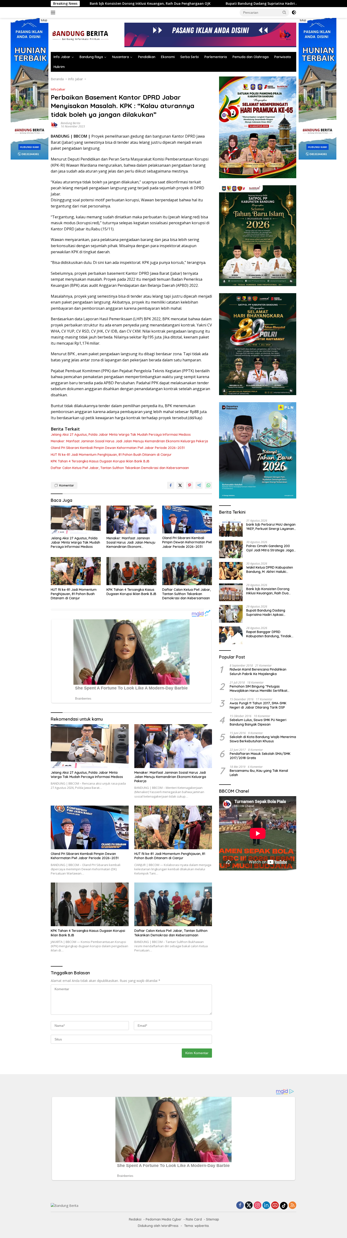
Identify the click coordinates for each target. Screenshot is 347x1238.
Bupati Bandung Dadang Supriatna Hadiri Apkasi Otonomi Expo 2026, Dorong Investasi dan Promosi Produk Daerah (200, 3)
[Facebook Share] (170, 485)
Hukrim (59, 67)
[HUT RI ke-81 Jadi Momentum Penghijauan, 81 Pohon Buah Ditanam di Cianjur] (76, 571)
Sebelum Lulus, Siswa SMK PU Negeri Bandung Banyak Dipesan (258, 722)
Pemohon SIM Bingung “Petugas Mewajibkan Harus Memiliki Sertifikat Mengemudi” (258, 688)
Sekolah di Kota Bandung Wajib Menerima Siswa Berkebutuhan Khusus (263, 739)
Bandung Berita (70, 123)
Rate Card (194, 1219)
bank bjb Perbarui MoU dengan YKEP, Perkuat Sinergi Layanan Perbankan (271, 526)
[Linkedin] (266, 1205)
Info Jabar (62, 57)
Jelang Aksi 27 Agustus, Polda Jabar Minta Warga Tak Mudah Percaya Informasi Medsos (121, 434)
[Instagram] (257, 1205)
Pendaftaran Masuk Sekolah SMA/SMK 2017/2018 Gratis (260, 756)
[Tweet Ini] (180, 485)
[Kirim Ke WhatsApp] (208, 485)
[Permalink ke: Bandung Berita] (54, 124)
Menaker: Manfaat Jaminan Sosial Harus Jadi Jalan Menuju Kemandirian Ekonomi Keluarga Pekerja (129, 441)
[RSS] (292, 1205)
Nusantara (120, 57)
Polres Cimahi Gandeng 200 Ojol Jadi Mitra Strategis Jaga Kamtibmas (270, 548)
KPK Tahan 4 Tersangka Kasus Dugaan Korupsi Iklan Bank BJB (100, 461)
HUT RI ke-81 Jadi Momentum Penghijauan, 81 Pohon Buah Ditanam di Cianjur (111, 454)
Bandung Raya (91, 57)
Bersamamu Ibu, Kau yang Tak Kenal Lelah (259, 772)
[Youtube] (275, 1205)
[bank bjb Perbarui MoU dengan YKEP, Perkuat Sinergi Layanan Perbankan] (231, 528)
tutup (44, 20)
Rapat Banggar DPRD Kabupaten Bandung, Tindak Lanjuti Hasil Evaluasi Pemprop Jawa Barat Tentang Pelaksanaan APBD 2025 (270, 634)
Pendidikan (146, 57)
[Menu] (54, 12)
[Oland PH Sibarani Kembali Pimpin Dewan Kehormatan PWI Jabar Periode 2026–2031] (187, 520)
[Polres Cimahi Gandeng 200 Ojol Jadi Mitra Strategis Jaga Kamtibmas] (231, 549)
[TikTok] (284, 1205)
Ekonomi (168, 57)
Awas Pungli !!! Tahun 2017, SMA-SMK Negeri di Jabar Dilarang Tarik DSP (258, 705)
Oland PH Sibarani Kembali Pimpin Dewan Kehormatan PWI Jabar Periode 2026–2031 (118, 448)
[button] (284, 12)
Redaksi (135, 1219)
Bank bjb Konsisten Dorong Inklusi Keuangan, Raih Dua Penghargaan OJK (267, 591)
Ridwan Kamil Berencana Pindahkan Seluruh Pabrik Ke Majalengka (258, 671)
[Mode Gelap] (294, 12)
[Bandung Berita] (80, 34)
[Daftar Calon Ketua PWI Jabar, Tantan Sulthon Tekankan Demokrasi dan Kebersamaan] (187, 571)
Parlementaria (215, 57)
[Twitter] (249, 1205)
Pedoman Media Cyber (164, 1219)
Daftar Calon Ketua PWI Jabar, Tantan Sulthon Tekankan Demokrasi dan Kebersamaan (120, 468)
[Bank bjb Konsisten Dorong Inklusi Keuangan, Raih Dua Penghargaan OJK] (231, 592)
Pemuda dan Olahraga (251, 57)
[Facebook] (240, 1205)
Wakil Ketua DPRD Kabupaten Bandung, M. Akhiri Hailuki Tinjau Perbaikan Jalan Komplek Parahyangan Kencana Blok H (269, 569)
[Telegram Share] (199, 485)
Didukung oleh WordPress (158, 1226)
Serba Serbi (189, 57)
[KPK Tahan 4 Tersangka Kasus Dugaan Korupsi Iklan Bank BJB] (131, 571)
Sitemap (212, 1219)
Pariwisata (282, 57)
